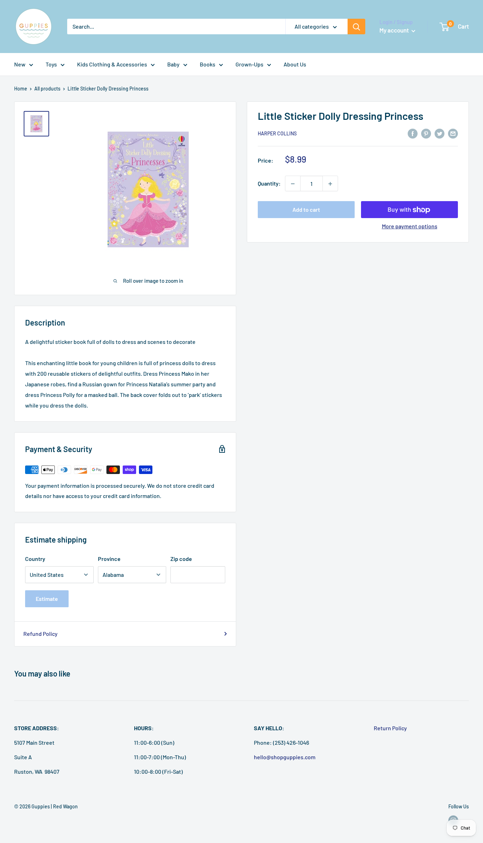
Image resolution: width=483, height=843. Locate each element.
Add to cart (306, 209)
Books (207, 64)
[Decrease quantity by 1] (292, 183)
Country (35, 558)
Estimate (47, 598)
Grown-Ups (249, 64)
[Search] (356, 26)
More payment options (409, 226)
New (19, 64)
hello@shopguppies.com (284, 757)
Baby (173, 64)
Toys (51, 64)
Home (20, 89)
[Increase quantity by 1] (330, 183)
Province (109, 558)
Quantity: (269, 183)
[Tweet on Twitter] (439, 133)
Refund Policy (40, 633)
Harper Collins (277, 134)
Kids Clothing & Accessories (112, 64)
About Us (295, 64)
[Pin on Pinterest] (426, 133)
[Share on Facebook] (413, 133)
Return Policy (390, 728)
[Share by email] (453, 133)
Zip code (181, 558)
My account (394, 30)
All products (47, 89)
